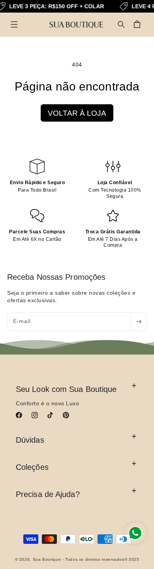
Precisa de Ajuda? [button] (48, 494)
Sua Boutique (47, 559)
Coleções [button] (32, 467)
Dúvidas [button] (30, 440)
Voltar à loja (77, 113)
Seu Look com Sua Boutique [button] (66, 389)
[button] (14, 24)
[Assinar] (138, 321)
